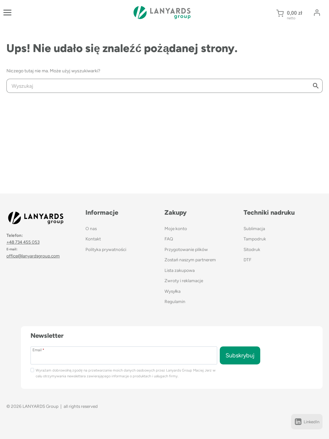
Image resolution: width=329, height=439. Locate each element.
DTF (247, 259)
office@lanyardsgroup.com (33, 255)
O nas (91, 228)
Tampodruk (255, 238)
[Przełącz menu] (7, 12)
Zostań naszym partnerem (190, 259)
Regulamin (174, 301)
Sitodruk (252, 249)
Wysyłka (172, 291)
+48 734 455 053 (23, 242)
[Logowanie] (317, 12)
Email (38, 350)
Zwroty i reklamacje (183, 280)
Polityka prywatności (105, 249)
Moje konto (175, 228)
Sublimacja (254, 228)
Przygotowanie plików (186, 249)
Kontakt (93, 238)
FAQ (168, 238)
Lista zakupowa (179, 270)
